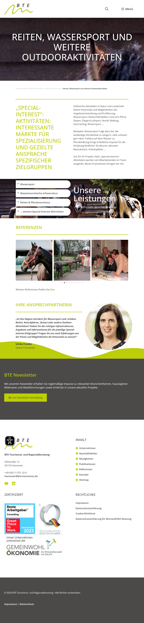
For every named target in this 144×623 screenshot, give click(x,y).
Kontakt (83, 474)
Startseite (19, 88)
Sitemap (84, 479)
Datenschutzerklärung (88, 508)
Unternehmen (87, 448)
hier (52, 289)
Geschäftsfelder (31, 88)
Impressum (82, 503)
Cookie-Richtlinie (85, 513)
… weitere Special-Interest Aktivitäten (42, 211)
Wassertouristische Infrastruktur (39, 193)
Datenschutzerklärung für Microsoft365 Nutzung (103, 518)
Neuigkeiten (86, 458)
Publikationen (87, 464)
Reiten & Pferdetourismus (35, 202)
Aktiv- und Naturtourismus (50, 88)
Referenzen (85, 469)
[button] (107, 8)
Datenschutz (27, 604)
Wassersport (27, 184)
